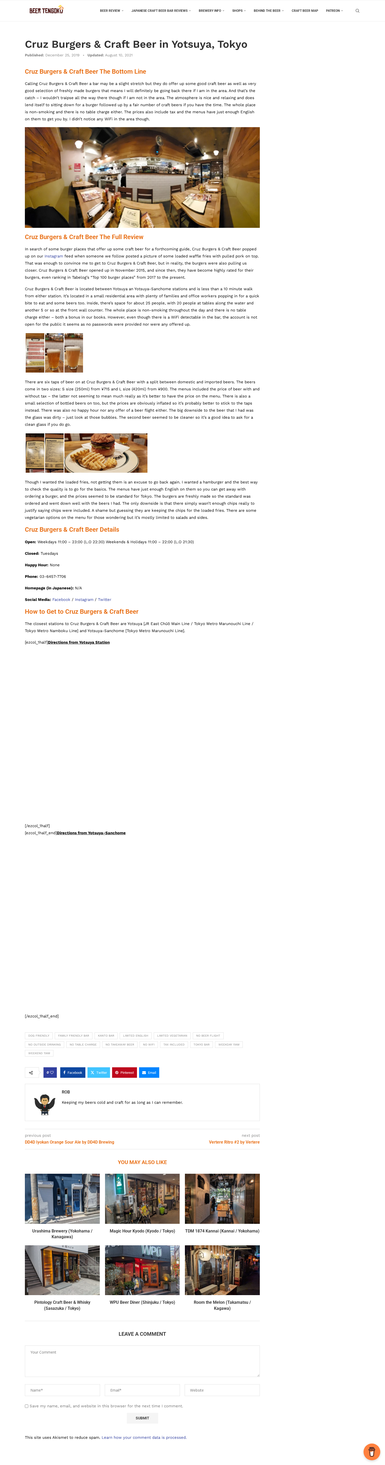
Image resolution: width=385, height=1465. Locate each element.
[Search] (357, 10)
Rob (66, 1092)
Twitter (104, 599)
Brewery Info (210, 11)
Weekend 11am (39, 1053)
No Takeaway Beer (120, 1044)
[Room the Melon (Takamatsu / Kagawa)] (222, 1270)
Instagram (54, 256)
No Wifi (149, 1044)
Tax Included (174, 1044)
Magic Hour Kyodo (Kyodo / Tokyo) (142, 1231)
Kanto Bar (106, 1035)
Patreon (333, 11)
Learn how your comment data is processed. (144, 1437)
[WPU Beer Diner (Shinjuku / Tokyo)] (142, 1270)
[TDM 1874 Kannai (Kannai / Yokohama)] (222, 1199)
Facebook (61, 599)
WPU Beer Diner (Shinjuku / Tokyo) (142, 1302)
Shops (237, 11)
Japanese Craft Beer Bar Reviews (159, 11)
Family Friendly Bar (73, 1035)
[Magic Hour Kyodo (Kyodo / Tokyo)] (142, 1199)
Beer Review (110, 11)
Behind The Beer (267, 11)
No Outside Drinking (44, 1044)
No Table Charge (83, 1044)
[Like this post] (52, 1072)
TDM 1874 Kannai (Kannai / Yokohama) (222, 1231)
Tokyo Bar (202, 1044)
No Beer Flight (208, 1035)
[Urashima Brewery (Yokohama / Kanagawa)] (62, 1199)
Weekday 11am (228, 1044)
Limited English (135, 1035)
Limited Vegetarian (172, 1035)
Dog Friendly (38, 1035)
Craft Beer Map (305, 11)
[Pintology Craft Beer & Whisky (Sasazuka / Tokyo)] (62, 1270)
